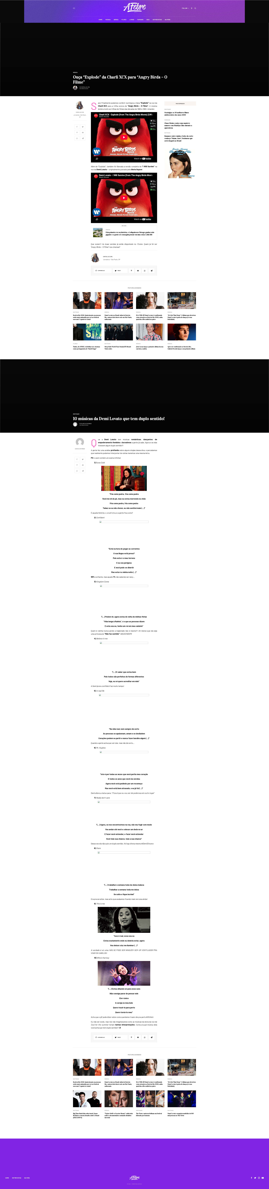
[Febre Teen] (134, 7)
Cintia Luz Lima (86, 87)
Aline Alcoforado (87, 423)
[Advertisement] (134, 1158)
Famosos (167, 120)
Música (75, 72)
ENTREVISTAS (16, 1178)
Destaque (167, 109)
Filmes (75, 343)
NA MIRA (27, 1178)
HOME (7, 1178)
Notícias (167, 132)
